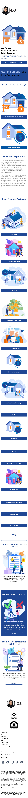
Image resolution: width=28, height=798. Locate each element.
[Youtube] (21, 762)
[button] (26, 10)
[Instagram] (12, 762)
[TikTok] (17, 762)
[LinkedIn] (3, 762)
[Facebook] (7, 762)
